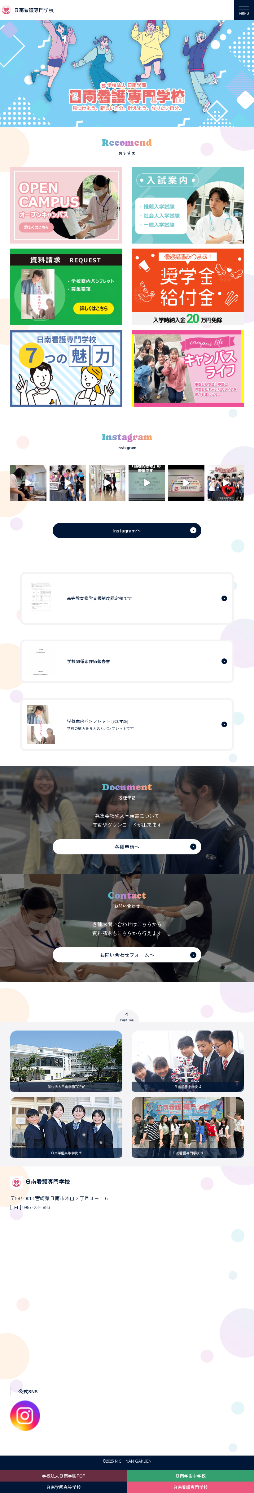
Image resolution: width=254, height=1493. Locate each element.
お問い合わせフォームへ (127, 954)
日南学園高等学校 (63, 1487)
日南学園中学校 (190, 1476)
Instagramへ (127, 530)
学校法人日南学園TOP (63, 1476)
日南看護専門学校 (190, 1487)
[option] (127, 63)
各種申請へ (127, 846)
